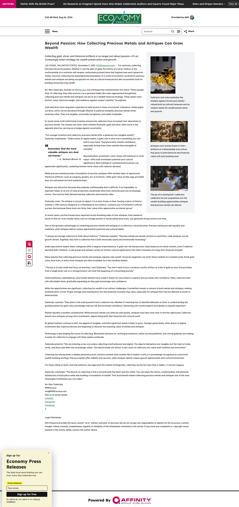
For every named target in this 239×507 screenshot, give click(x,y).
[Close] (48, 453)
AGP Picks (8, 4)
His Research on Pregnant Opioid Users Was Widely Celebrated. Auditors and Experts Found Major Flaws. (123, 3)
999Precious (80, 90)
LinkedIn (49, 398)
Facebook (50, 405)
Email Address (14, 483)
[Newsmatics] (29, 263)
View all (233, 4)
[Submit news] (29, 244)
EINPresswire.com (105, 65)
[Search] (173, 31)
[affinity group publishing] (29, 257)
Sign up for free (26, 494)
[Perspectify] (29, 250)
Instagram (50, 402)
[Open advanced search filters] (179, 31)
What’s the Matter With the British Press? (31, 3)
